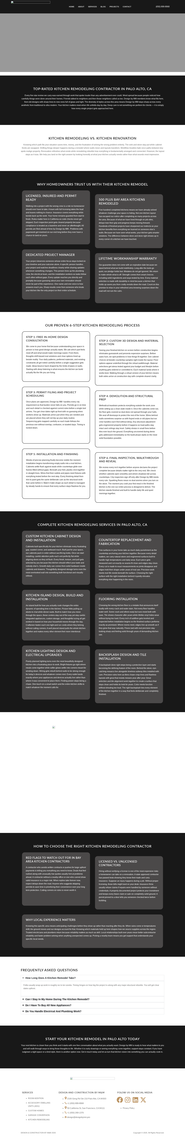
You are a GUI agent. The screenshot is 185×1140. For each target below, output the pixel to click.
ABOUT (81, 7)
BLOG (103, 7)
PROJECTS (114, 7)
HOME (71, 7)
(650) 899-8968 (163, 7)
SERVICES (92, 7)
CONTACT (127, 7)
